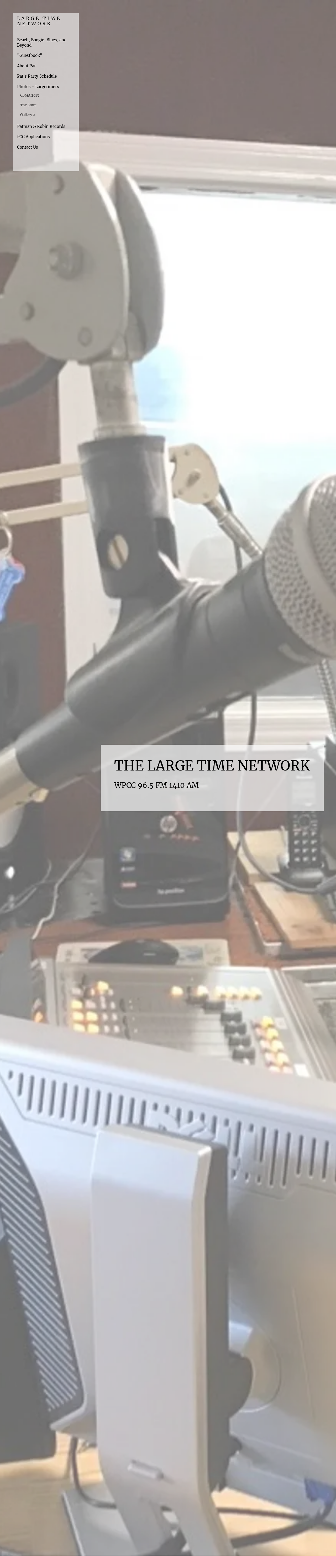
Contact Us (27, 147)
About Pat (26, 65)
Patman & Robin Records (41, 126)
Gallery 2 (27, 115)
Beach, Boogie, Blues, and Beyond (41, 42)
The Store (28, 105)
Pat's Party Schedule (37, 76)
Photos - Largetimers (38, 86)
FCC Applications (33, 136)
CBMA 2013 (29, 95)
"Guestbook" (29, 55)
